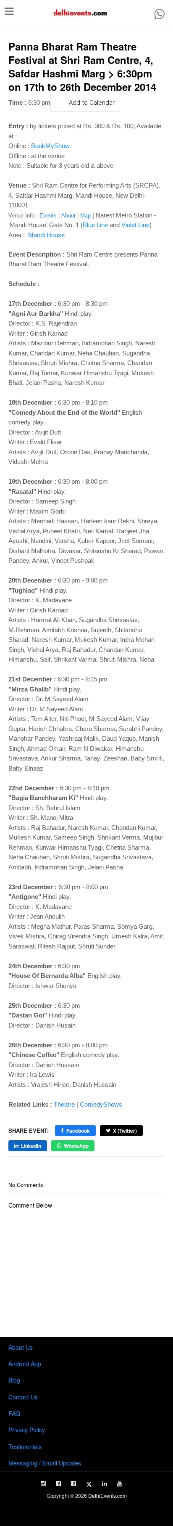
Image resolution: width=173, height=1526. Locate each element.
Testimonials (25, 1446)
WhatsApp (76, 1146)
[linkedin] (104, 1483)
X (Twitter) (125, 1130)
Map (85, 215)
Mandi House (45, 234)
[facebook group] (73, 1483)
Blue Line (95, 224)
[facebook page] (58, 1483)
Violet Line (135, 224)
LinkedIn (31, 1146)
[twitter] (89, 1484)
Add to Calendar (92, 102)
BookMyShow (50, 145)
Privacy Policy (26, 1429)
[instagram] (43, 1483)
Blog (14, 1380)
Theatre (64, 1104)
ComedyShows (101, 1104)
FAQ (14, 1413)
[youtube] (119, 1483)
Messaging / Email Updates (44, 1463)
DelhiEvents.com (107, 1495)
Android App (24, 1363)
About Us (20, 1347)
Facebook (78, 1130)
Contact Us (23, 1397)
